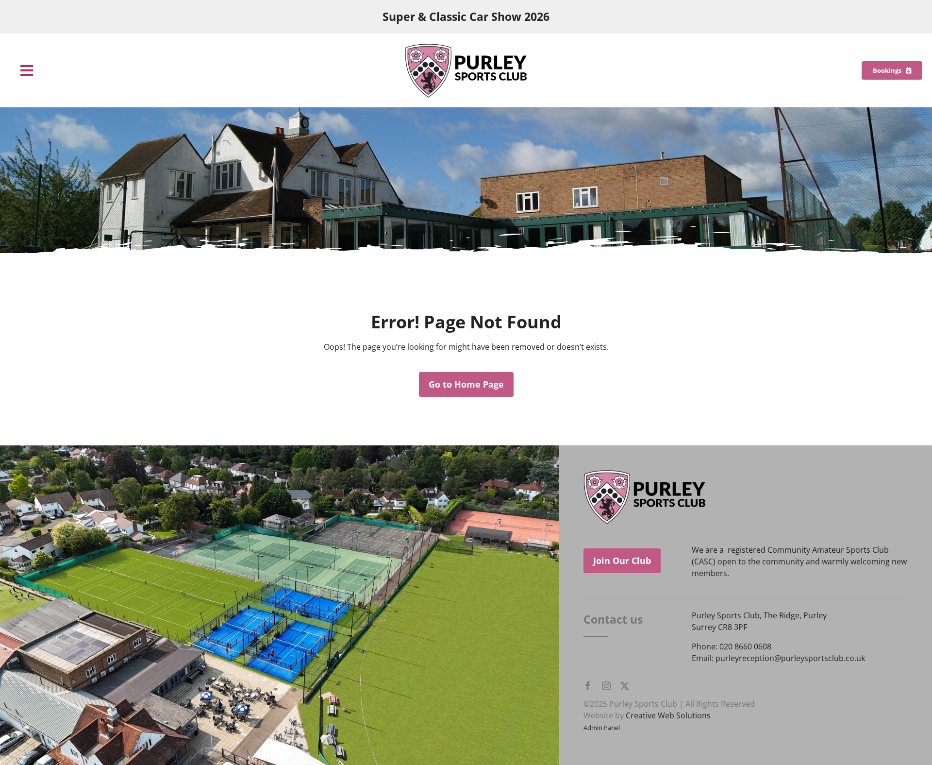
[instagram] (606, 685)
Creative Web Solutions (668, 715)
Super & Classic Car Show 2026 (466, 16)
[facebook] (587, 685)
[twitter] (624, 685)
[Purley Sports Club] (466, 47)
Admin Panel (601, 727)
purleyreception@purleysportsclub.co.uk (790, 658)
